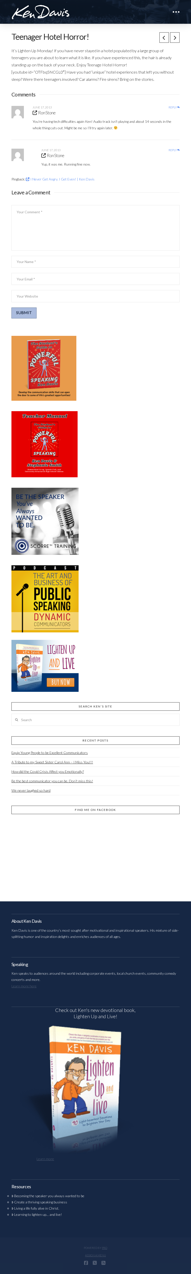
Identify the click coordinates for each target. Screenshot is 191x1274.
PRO (104, 1247)
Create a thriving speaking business (40, 1202)
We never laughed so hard (30, 790)
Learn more (45, 1159)
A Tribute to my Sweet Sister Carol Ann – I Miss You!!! (52, 762)
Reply (173, 107)
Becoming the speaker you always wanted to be (49, 1196)
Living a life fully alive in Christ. (36, 1208)
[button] (176, 12)
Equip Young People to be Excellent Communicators (49, 752)
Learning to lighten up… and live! (38, 1214)
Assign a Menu (95, 1255)
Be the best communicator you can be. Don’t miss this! (52, 781)
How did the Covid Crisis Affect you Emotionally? (47, 771)
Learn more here (24, 986)
